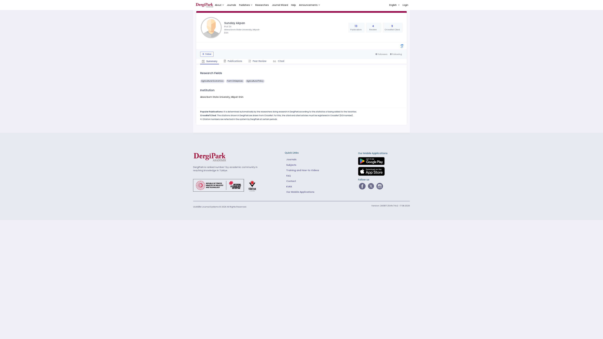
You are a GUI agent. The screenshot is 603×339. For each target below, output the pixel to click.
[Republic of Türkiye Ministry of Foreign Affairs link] (226, 185)
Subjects (291, 165)
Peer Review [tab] (259, 61)
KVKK (289, 186)
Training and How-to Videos (302, 170)
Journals (231, 5)
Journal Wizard (280, 5)
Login (405, 5)
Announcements (308, 5)
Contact (291, 181)
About (218, 5)
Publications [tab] (234, 61)
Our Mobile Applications (300, 192)
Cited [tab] (280, 61)
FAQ (288, 175)
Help (293, 5)
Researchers (262, 5)
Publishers (244, 5)
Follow (208, 54)
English (393, 5)
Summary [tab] (211, 61)
